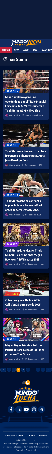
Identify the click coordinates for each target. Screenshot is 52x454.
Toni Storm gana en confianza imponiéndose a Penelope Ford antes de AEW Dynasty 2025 (23, 205)
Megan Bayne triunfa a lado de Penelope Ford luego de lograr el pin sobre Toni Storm (24, 349)
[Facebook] (11, 409)
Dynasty (12, 244)
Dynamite (12, 91)
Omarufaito (14, 115)
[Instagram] (34, 409)
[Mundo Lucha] (26, 43)
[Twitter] (18, 409)
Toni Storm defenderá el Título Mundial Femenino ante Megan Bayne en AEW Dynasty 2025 (23, 255)
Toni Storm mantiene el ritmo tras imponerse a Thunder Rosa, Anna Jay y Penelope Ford (25, 155)
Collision (12, 294)
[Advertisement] (26, 18)
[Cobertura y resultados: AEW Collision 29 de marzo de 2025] (26, 284)
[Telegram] (41, 409)
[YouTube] (26, 409)
